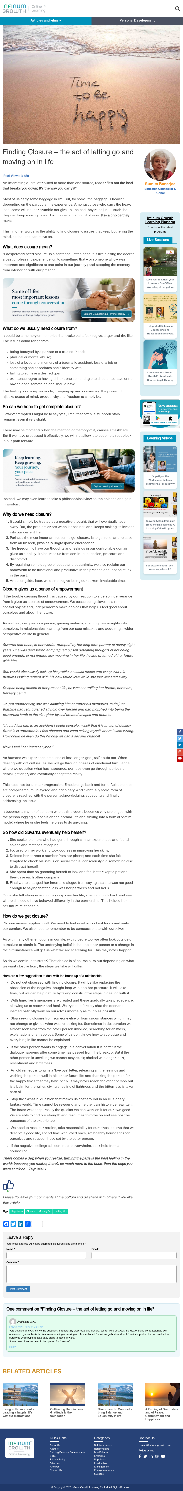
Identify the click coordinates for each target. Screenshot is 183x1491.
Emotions (99, 1456)
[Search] (177, 8)
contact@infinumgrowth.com (154, 1445)
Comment (12, 1262)
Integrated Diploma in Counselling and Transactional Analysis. (160, 330)
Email (95, 1249)
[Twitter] (145, 1457)
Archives (55, 1467)
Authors (54, 1449)
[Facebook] (140, 1457)
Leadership (100, 1463)
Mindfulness (101, 1452)
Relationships (101, 1449)
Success (99, 1474)
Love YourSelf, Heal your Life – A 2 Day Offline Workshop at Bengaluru (160, 283)
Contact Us (56, 1470)
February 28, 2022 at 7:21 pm (26, 1327)
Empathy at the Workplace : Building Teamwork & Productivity (160, 480)
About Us (55, 1445)
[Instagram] (157, 1457)
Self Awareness (103, 1445)
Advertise (55, 1463)
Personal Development (137, 20)
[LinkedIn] (151, 1457)
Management (101, 1467)
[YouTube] (163, 1457)
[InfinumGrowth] (19, 1448)
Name (10, 1249)
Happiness (17, 1211)
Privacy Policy (57, 1459)
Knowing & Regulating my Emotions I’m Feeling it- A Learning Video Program (160, 525)
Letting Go (60, 1211)
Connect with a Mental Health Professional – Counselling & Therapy (160, 376)
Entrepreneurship (104, 1470)
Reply (12, 1347)
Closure (30, 1211)
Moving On (45, 1211)
